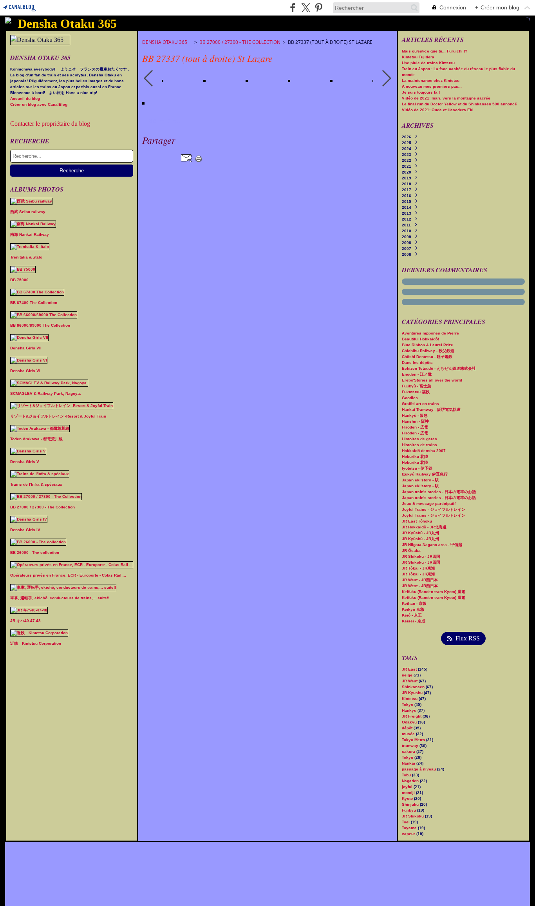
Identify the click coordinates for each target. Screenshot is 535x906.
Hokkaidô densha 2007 (424, 450)
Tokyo (408, 704)
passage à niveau (419, 769)
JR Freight (412, 716)
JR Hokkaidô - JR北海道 (424, 527)
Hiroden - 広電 (415, 427)
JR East (410, 669)
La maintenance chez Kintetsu (430, 80)
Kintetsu (410, 698)
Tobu (407, 775)
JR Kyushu (413, 693)
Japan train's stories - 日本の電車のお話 (439, 492)
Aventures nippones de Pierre (430, 333)
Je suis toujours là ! (421, 92)
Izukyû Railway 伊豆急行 (425, 474)
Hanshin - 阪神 (415, 421)
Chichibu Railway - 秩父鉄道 (428, 351)
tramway (410, 745)
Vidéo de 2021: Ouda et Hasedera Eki (438, 110)
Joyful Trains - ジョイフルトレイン (433, 509)
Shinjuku (411, 804)
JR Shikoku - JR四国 (421, 556)
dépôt (408, 728)
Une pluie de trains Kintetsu (428, 63)
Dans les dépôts (417, 362)
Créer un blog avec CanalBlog (38, 104)
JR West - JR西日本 (420, 580)
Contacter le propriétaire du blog (50, 123)
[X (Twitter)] (306, 7)
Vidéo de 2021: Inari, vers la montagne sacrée (446, 98)
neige (408, 675)
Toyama (410, 828)
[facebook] (293, 7)
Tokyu (408, 757)
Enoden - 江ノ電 (417, 374)
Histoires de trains (419, 445)
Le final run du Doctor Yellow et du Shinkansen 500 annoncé (459, 104)
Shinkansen (414, 687)
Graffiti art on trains (420, 403)
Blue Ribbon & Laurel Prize (427, 345)
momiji (409, 792)
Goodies (410, 398)
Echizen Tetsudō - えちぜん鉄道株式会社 (439, 368)
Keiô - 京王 (412, 615)
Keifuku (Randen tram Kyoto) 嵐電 (433, 592)
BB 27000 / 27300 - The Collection (239, 42)
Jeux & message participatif (428, 503)
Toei (406, 822)
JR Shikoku (413, 816)
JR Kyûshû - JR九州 (420, 533)
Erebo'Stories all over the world (432, 380)
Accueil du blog (25, 98)
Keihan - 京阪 (414, 603)
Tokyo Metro (414, 740)
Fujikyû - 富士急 (416, 386)
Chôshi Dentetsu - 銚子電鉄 (427, 356)
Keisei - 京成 (413, 621)
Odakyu (410, 722)
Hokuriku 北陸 (415, 456)
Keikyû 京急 (413, 609)
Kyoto (408, 798)
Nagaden (411, 781)
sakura (409, 751)
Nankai (409, 763)
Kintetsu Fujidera (418, 57)
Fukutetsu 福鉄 (416, 392)
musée (409, 734)
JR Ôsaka (411, 550)
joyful (408, 787)
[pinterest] (319, 7)
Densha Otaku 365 (167, 42)
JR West (410, 681)
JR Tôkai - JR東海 (418, 568)
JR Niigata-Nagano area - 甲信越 (432, 545)
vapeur (409, 834)
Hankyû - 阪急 (415, 415)
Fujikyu (409, 810)
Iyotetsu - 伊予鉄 (417, 468)
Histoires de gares (419, 439)
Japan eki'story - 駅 (420, 480)
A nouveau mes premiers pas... (432, 86)
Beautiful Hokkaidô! (420, 339)
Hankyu (410, 710)
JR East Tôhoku (417, 521)
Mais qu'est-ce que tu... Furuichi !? (434, 51)
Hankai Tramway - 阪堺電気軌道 (431, 409)
